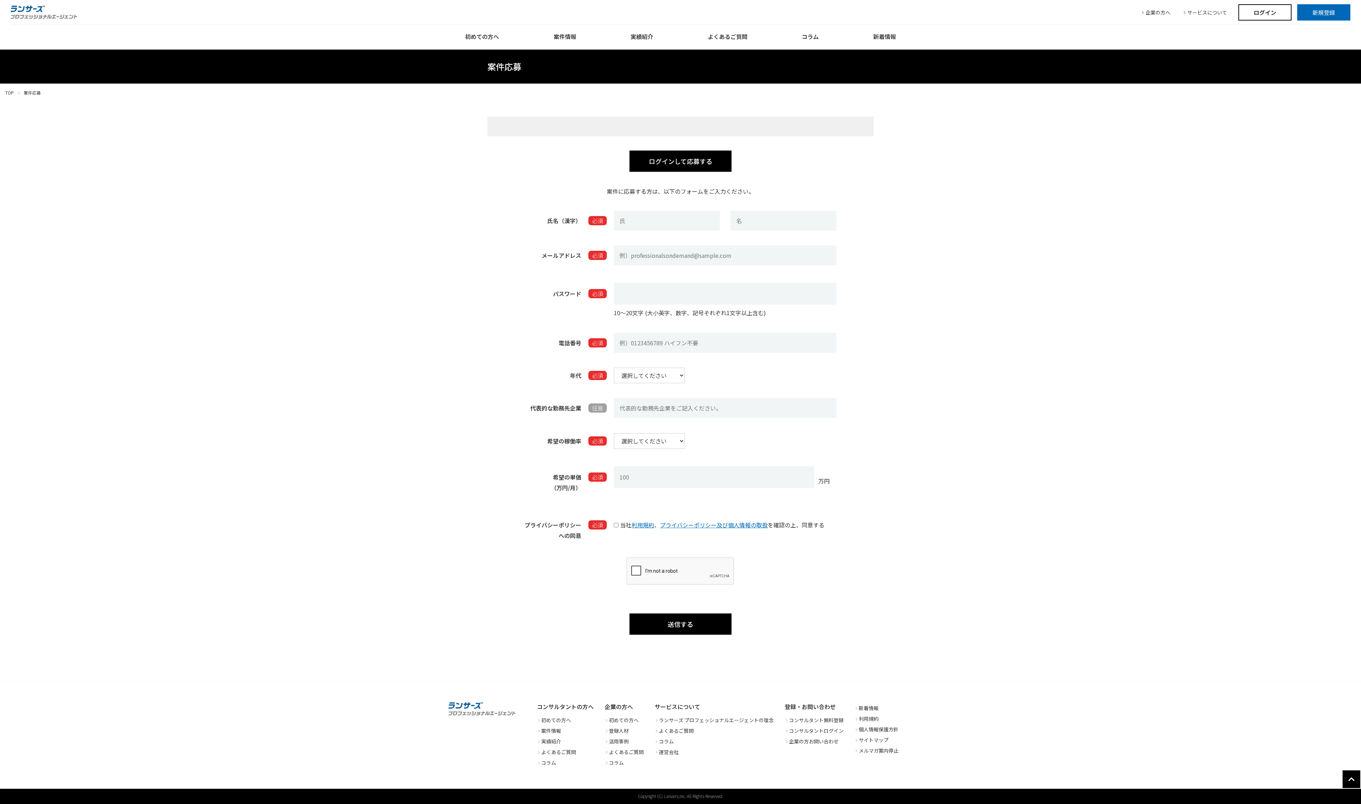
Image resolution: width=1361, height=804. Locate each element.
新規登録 (1323, 12)
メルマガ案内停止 (878, 750)
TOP (9, 93)
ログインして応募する (680, 161)
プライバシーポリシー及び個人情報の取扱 (714, 525)
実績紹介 (551, 741)
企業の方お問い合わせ (814, 741)
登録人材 (619, 730)
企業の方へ (1158, 12)
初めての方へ (556, 720)
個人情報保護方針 (878, 729)
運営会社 (669, 751)
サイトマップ (874, 739)
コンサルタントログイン (816, 730)
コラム (548, 762)
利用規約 (643, 525)
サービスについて (1207, 12)
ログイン (1265, 12)
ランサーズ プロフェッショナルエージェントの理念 (716, 720)
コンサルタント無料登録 (816, 720)
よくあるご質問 (558, 751)
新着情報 (869, 708)
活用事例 (619, 741)
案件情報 (551, 730)
